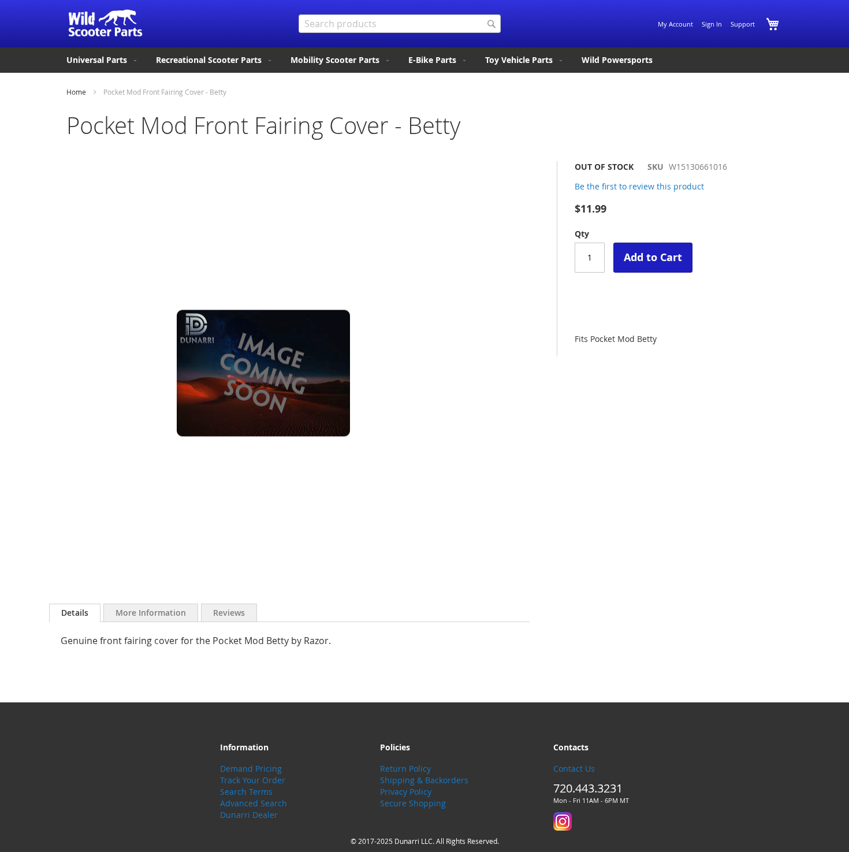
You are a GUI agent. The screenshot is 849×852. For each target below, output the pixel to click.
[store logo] (105, 23)
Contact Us (574, 768)
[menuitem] (102, 60)
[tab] (74, 613)
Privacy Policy (405, 791)
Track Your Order (252, 780)
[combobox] (400, 23)
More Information (151, 612)
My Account (675, 24)
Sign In (712, 24)
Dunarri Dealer (249, 814)
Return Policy (405, 768)
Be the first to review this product (639, 186)
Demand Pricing (251, 768)
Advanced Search (253, 803)
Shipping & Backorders (424, 780)
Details (74, 612)
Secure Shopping (413, 803)
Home (76, 91)
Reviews (229, 612)
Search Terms (246, 791)
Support (743, 24)
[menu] (424, 60)
